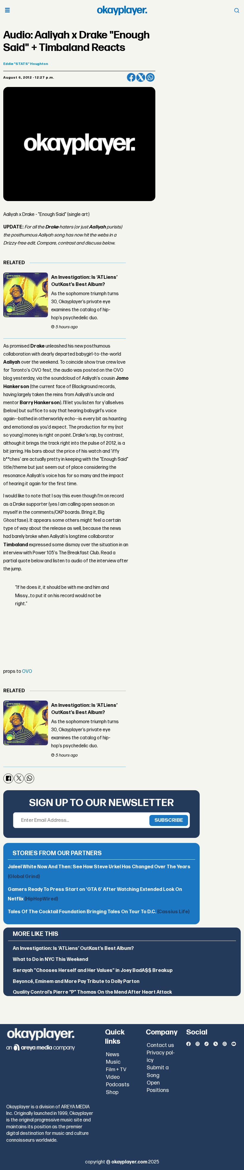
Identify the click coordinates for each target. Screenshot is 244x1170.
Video (113, 1077)
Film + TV (116, 1070)
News (112, 1054)
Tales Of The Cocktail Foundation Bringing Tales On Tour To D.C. (99, 912)
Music (113, 1062)
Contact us (160, 1045)
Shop (112, 1092)
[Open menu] (7, 10)
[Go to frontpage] (122, 10)
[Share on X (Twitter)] (140, 77)
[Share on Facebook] (131, 77)
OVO (27, 671)
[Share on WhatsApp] (150, 77)
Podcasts (117, 1085)
